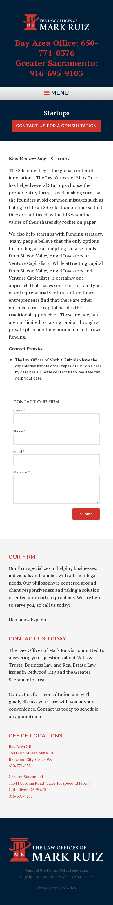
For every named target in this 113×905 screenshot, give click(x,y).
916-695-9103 (20, 796)
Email (19, 451)
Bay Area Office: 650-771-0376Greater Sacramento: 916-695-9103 (56, 57)
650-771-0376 (20, 766)
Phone (19, 431)
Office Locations (36, 736)
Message (21, 472)
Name (19, 411)
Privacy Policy (59, 870)
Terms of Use (35, 870)
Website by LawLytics (56, 887)
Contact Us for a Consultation (56, 126)
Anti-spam (80, 870)
